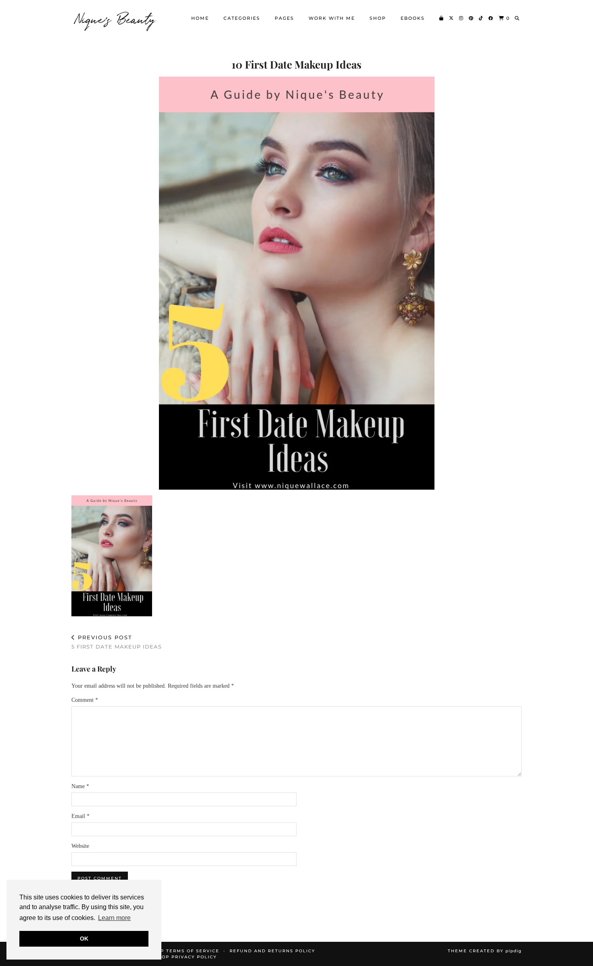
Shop (378, 18)
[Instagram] (461, 18)
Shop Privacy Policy (186, 957)
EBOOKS (413, 18)
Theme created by (485, 950)
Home (200, 18)
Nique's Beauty (115, 18)
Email (80, 816)
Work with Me (332, 18)
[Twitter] (451, 18)
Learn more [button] (114, 917)
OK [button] (84, 938)
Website (80, 846)
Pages (284, 18)
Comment (84, 700)
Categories (241, 18)
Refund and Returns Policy (272, 950)
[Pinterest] (471, 18)
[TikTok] (481, 18)
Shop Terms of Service (184, 950)
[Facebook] (491, 18)
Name (80, 786)
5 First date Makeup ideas (116, 642)
